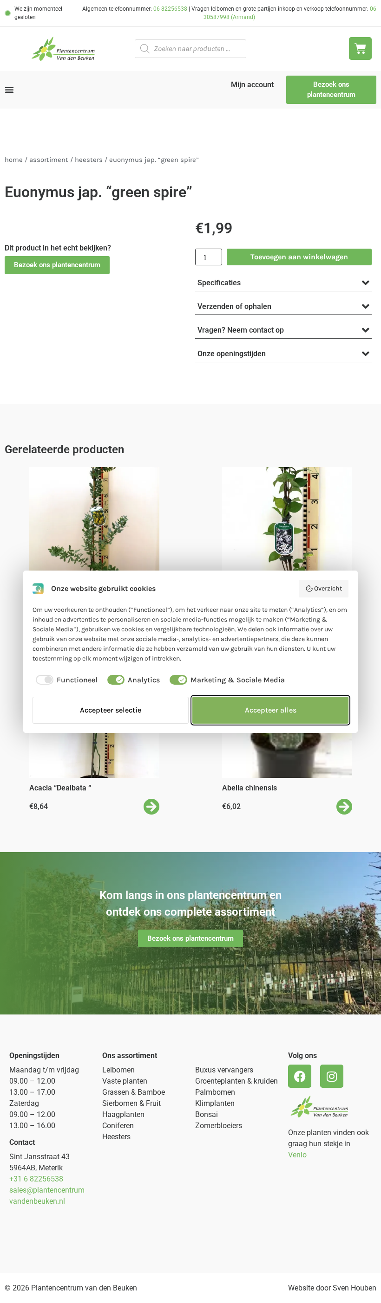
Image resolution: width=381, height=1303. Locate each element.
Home (14, 160)
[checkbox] (65, 680)
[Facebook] (299, 1076)
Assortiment (48, 160)
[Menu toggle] (9, 89)
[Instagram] (331, 1076)
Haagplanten (123, 1114)
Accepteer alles (270, 710)
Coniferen (118, 1125)
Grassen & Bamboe (133, 1092)
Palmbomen (215, 1092)
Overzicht (328, 588)
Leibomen (118, 1070)
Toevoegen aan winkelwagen (299, 256)
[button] (57, 265)
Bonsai (206, 1114)
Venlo (297, 1154)
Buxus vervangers (224, 1070)
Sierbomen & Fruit (131, 1103)
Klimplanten (215, 1103)
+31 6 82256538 (36, 1179)
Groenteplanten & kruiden (236, 1081)
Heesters (89, 160)
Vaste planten (124, 1081)
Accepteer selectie (110, 710)
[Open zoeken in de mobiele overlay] (190, 48)
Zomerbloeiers (218, 1125)
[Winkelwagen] (360, 48)
